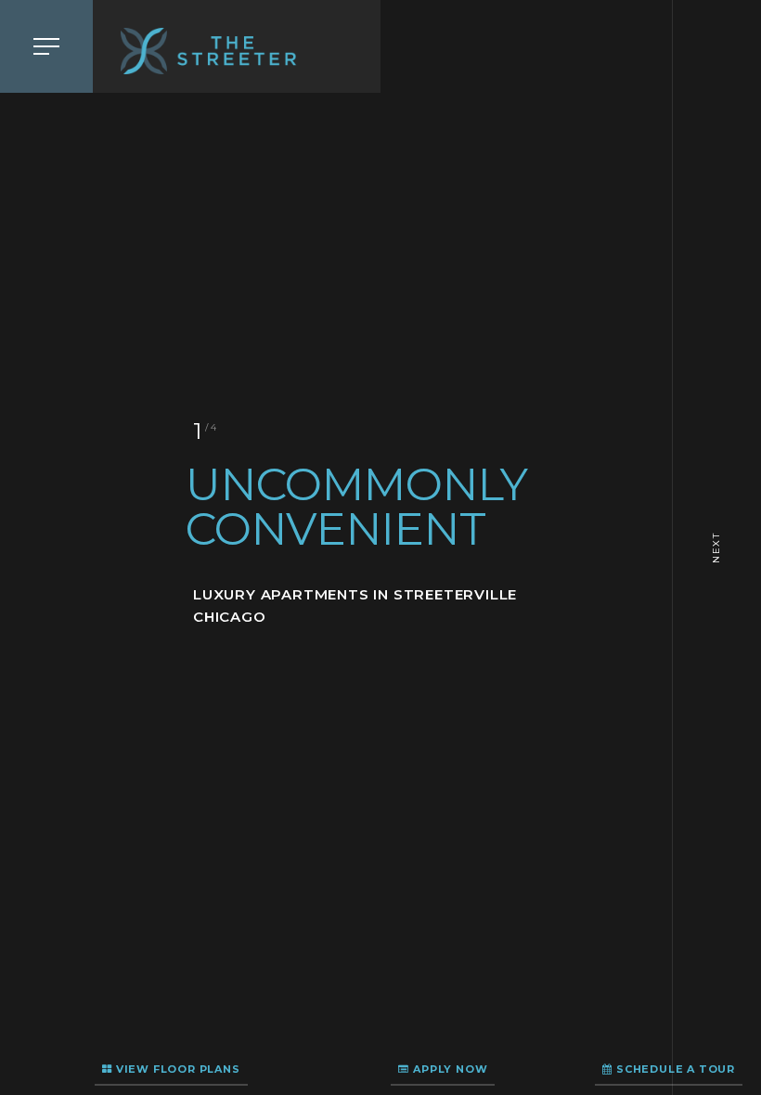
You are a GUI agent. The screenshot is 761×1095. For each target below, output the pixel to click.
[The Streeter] (237, 51)
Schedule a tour (674, 1069)
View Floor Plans (176, 1069)
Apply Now (448, 1069)
